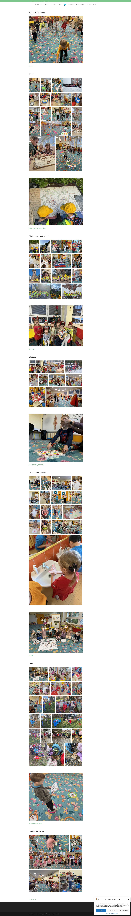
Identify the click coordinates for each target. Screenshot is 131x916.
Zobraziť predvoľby (124, 910)
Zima (30, 66)
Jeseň (31, 655)
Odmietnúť (112, 910)
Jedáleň (59, 5)
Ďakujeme (89, 5)
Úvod (41, 5)
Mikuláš (32, 349)
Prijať (101, 910)
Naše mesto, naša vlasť (37, 228)
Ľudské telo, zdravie (36, 464)
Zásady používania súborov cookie (111, 913)
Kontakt (94, 5)
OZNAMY (37, 5)
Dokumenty (53, 5)
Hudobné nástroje (35, 823)
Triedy (46, 5)
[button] (128, 899)
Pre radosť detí (70, 5)
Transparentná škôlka (80, 5)
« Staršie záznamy (32, 899)
